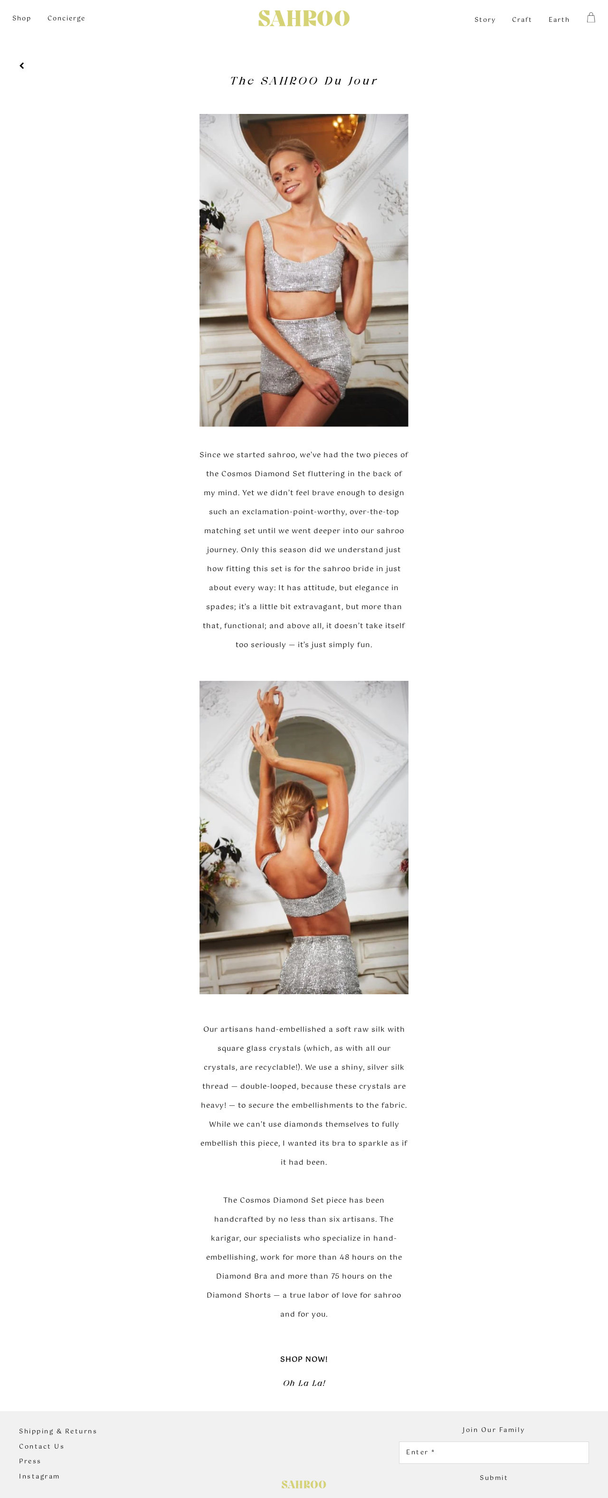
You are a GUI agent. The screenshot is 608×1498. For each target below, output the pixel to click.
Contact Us (42, 1447)
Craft (522, 20)
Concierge (67, 19)
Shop (21, 19)
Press (30, 1462)
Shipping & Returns (58, 1432)
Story (485, 20)
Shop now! (304, 1360)
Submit (494, 1478)
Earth (559, 20)
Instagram (39, 1477)
